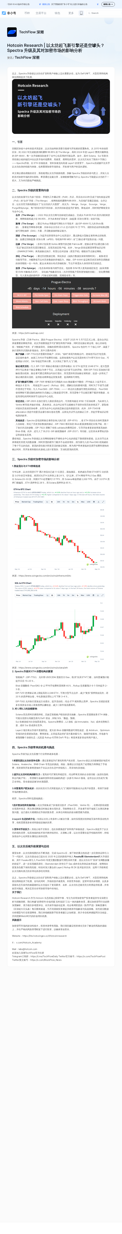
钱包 (57, 13)
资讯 (9, 57)
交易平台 (41, 13)
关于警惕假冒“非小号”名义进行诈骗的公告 (57, 4)
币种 (27, 13)
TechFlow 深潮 (27, 57)
